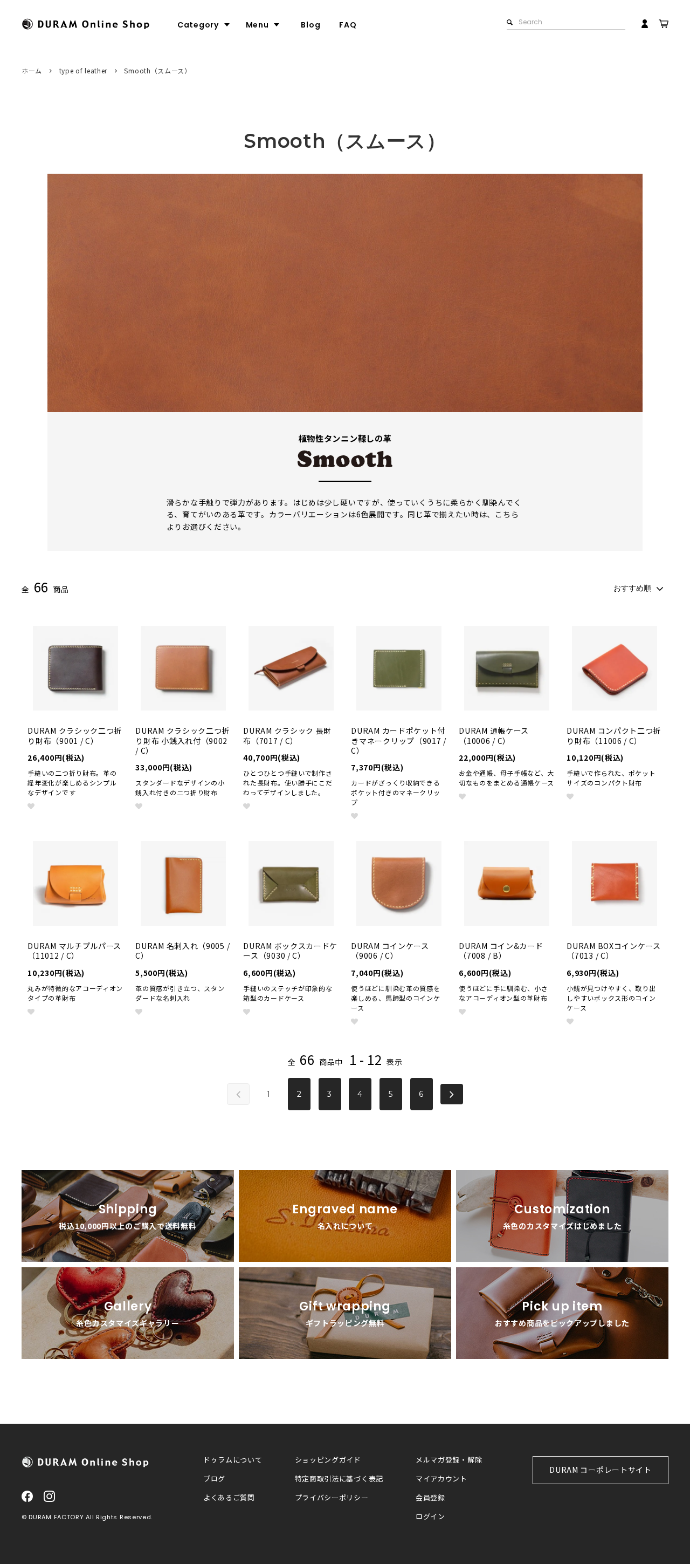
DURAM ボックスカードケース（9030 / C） (290, 950)
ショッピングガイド (328, 1460)
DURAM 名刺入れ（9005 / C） (182, 950)
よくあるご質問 (229, 1498)
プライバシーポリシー (332, 1498)
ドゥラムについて (233, 1460)
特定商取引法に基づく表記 (339, 1479)
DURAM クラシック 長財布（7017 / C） (287, 735)
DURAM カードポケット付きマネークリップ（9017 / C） (398, 740)
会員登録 (430, 1498)
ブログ (214, 1479)
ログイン (430, 1517)
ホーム (32, 70)
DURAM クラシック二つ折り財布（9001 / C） (74, 735)
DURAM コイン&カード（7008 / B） (501, 950)
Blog (310, 24)
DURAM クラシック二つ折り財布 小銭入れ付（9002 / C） (182, 740)
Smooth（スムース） (157, 70)
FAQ (347, 24)
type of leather (83, 70)
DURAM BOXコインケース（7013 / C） (614, 950)
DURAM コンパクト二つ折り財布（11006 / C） (614, 735)
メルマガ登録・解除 (449, 1460)
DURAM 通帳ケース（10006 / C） (494, 735)
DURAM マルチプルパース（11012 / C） (74, 950)
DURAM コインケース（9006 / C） (390, 950)
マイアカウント (441, 1479)
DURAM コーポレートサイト (600, 1469)
